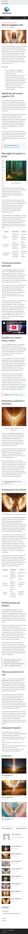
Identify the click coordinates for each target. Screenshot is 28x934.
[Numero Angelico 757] (14, 810)
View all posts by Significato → (18, 837)
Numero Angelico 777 (7, 775)
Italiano (4, 918)
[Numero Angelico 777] (14, 766)
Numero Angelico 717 (16, 891)
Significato (12, 27)
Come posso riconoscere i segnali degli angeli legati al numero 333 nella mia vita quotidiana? (14, 734)
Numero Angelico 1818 (16, 394)
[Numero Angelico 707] (6, 898)
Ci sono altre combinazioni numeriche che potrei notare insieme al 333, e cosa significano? (13, 750)
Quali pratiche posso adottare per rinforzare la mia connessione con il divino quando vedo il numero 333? (13, 739)
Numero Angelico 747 (16, 868)
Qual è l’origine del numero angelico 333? (11, 732)
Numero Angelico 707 (16, 898)
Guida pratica (5, 911)
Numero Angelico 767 (7, 797)
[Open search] (25, 17)
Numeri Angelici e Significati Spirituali (9, 22)
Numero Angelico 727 (16, 883)
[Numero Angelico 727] (6, 883)
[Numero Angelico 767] (14, 788)
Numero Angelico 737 (16, 876)
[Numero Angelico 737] (6, 876)
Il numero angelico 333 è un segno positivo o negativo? (12, 743)
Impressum (4, 932)
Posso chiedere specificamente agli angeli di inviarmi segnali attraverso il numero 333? (14, 746)
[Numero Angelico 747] (6, 868)
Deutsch (4, 920)
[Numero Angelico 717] (6, 891)
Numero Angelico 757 (7, 819)
